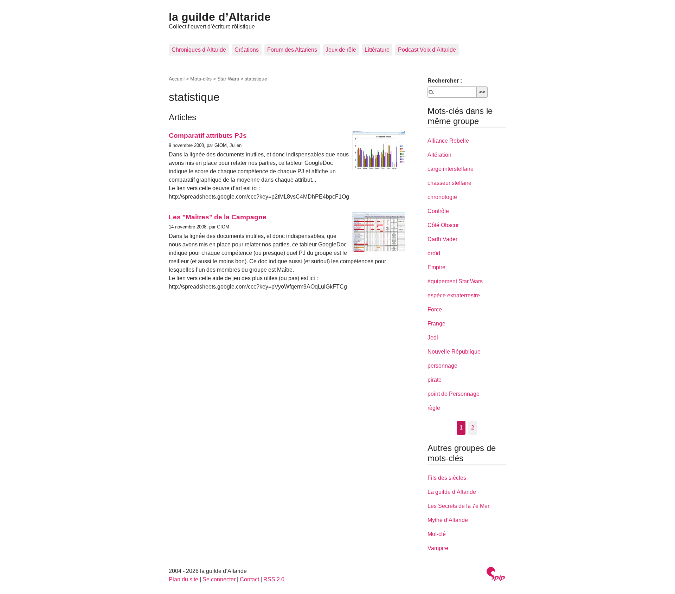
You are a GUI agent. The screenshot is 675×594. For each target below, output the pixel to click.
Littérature (377, 50)
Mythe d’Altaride (448, 520)
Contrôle (438, 211)
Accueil (177, 79)
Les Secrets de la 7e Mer (458, 506)
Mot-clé (437, 534)
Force (435, 309)
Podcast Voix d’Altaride (427, 50)
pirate (435, 380)
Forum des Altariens (292, 50)
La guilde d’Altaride (452, 492)
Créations (246, 50)
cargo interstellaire (451, 169)
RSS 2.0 (273, 579)
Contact (249, 579)
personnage (442, 366)
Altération (439, 155)
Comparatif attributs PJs (208, 135)
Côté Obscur (443, 225)
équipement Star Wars (455, 281)
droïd (434, 253)
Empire (436, 267)
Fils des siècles (447, 478)
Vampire (438, 548)
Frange (436, 324)
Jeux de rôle (341, 50)
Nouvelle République (454, 352)
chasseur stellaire (449, 183)
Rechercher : (445, 81)
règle (434, 408)
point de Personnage (454, 394)
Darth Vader (442, 239)
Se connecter (219, 579)
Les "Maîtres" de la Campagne (217, 217)
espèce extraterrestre (454, 295)
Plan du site (183, 579)
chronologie (442, 197)
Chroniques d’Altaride (199, 50)
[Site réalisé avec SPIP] (495, 575)
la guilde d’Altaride (220, 17)
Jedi (433, 338)
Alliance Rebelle (448, 141)
